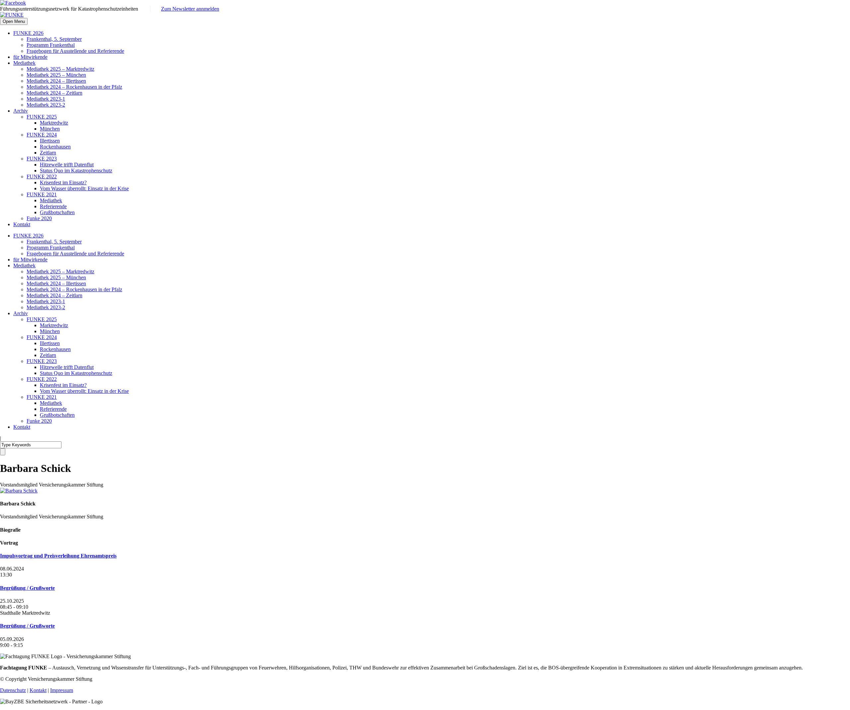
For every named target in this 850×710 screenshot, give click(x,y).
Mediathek (24, 63)
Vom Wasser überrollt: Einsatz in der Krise (84, 188)
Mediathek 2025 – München (56, 75)
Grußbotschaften (57, 212)
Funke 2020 (39, 218)
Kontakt (21, 224)
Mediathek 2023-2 (46, 105)
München (50, 129)
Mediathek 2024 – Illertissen (56, 81)
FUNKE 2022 (42, 176)
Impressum (61, 690)
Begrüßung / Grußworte (27, 588)
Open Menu (14, 21)
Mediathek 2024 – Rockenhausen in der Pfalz (74, 87)
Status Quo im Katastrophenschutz (76, 170)
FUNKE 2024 (42, 134)
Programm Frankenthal (51, 45)
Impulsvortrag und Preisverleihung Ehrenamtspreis (58, 556)
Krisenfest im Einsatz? (63, 182)
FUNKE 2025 (42, 117)
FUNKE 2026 (28, 33)
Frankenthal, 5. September (54, 39)
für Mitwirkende (30, 57)
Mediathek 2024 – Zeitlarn (54, 93)
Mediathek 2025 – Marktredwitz (60, 69)
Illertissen (50, 140)
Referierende (53, 206)
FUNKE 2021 (42, 194)
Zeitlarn (48, 152)
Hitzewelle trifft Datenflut (67, 164)
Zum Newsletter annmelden (190, 9)
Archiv (20, 111)
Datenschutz (13, 690)
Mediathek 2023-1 (46, 99)
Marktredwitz (54, 123)
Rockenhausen (55, 146)
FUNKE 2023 (42, 158)
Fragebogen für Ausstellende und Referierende (75, 51)
